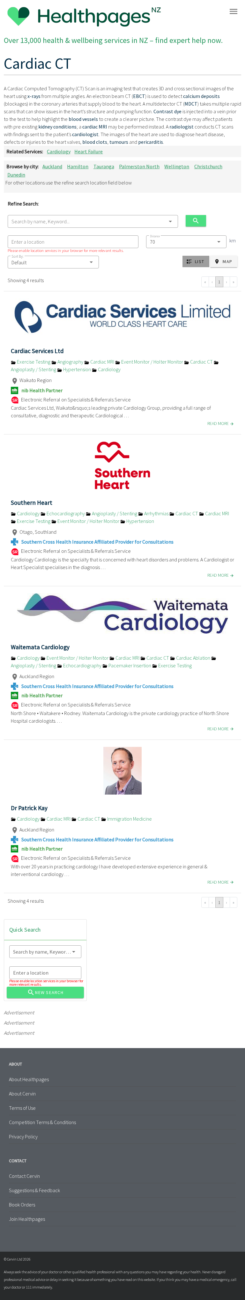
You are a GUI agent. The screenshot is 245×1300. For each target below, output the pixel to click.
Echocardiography (66, 513)
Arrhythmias (156, 513)
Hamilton (77, 166)
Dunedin (16, 174)
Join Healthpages (27, 1219)
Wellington (176, 166)
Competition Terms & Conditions (42, 1122)
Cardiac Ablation (193, 658)
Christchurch (208, 166)
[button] (53, 262)
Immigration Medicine (129, 819)
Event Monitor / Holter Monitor (152, 361)
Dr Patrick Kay (29, 808)
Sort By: (17, 256)
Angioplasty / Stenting (114, 513)
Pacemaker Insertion (130, 665)
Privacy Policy (23, 1136)
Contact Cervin (24, 1176)
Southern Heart (31, 502)
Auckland (52, 166)
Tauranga (103, 166)
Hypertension (77, 369)
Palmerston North (139, 166)
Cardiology (59, 151)
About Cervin (22, 1093)
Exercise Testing (33, 361)
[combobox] (93, 221)
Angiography (70, 361)
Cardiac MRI (102, 361)
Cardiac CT (201, 361)
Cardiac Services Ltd (37, 351)
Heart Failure (88, 151)
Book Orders (22, 1204)
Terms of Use (22, 1108)
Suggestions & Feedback (34, 1190)
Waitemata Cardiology (40, 647)
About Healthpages (29, 1079)
